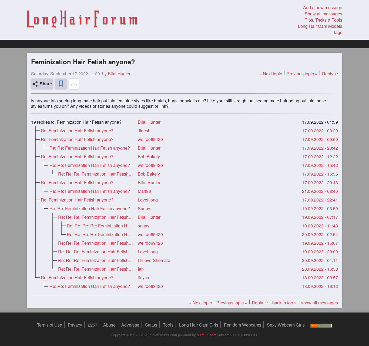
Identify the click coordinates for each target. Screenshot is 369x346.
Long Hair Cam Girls (198, 325)
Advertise (130, 325)
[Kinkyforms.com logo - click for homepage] (82, 20)
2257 (93, 325)
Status (151, 325)
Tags (337, 32)
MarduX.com (206, 334)
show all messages (319, 303)
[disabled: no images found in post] (74, 84)
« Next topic (270, 73)
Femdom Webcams (242, 325)
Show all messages (323, 14)
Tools (168, 325)
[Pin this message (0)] (61, 84)
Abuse (109, 325)
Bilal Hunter (149, 122)
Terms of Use (49, 325)
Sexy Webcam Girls (286, 325)
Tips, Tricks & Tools (323, 20)
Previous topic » (302, 73)
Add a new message (322, 7)
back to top (284, 303)
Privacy (75, 325)
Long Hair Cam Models (320, 26)
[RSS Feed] (321, 325)
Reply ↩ (330, 73)
